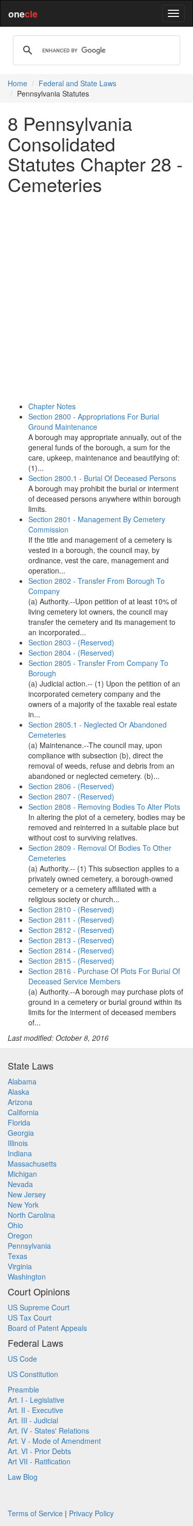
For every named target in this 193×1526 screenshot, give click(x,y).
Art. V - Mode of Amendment (54, 1441)
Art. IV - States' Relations (48, 1430)
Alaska (18, 1091)
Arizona (20, 1102)
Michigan (22, 1174)
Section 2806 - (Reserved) (71, 786)
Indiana (20, 1153)
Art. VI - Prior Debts (39, 1451)
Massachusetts (32, 1163)
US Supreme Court (38, 1307)
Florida (19, 1122)
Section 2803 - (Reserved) (71, 642)
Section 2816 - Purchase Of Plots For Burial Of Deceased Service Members (104, 976)
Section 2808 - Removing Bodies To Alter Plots (104, 807)
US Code (22, 1358)
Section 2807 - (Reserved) (71, 796)
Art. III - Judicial (33, 1420)
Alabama (22, 1081)
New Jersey (27, 1194)
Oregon (20, 1235)
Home (17, 83)
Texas (17, 1256)
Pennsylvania (29, 1246)
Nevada (20, 1184)
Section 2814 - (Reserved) (71, 950)
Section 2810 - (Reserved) (71, 909)
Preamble (23, 1389)
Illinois (18, 1143)
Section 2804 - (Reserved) (71, 652)
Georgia (21, 1133)
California (23, 1112)
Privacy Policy (91, 1513)
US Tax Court (29, 1317)
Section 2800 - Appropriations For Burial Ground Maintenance (93, 421)
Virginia (20, 1266)
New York (23, 1204)
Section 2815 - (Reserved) (71, 961)
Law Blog (23, 1477)
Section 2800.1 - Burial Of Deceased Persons (102, 478)
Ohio (15, 1225)
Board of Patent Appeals (47, 1328)
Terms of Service (35, 1513)
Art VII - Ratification (39, 1461)
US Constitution (33, 1374)
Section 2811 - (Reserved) (71, 919)
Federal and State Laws (77, 83)
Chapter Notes (52, 406)
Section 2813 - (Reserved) (71, 940)
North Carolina (31, 1215)
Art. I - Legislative (36, 1400)
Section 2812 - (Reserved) (71, 930)
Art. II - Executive (35, 1410)
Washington (27, 1276)
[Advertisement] (96, 297)
